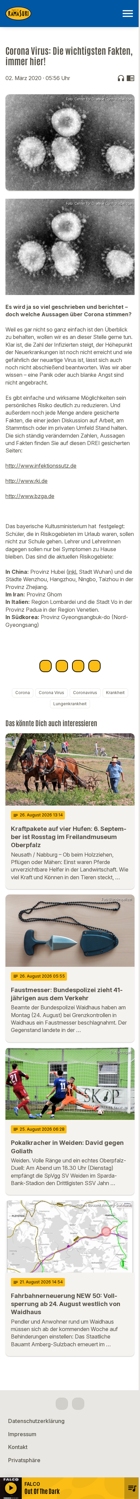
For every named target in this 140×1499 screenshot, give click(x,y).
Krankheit (115, 692)
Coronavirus (85, 692)
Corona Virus (51, 692)
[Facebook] (61, 1403)
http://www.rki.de (26, 480)
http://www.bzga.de (29, 496)
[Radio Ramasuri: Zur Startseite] (61, 13)
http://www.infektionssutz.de (40, 465)
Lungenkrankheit (70, 703)
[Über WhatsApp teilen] (78, 666)
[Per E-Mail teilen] (94, 666)
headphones (121, 78)
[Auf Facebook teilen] (45, 666)
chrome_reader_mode (130, 78)
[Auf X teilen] (61, 666)
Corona (22, 692)
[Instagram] (78, 1403)
